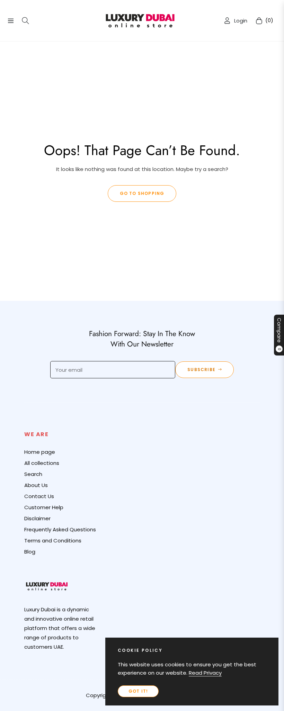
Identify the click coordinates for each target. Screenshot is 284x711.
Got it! (138, 691)
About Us (36, 485)
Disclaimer (37, 518)
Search (33, 474)
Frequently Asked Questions (60, 529)
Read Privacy (205, 672)
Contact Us (39, 496)
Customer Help (43, 507)
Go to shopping (142, 193)
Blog (29, 551)
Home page (39, 452)
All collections (41, 463)
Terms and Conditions (52, 540)
